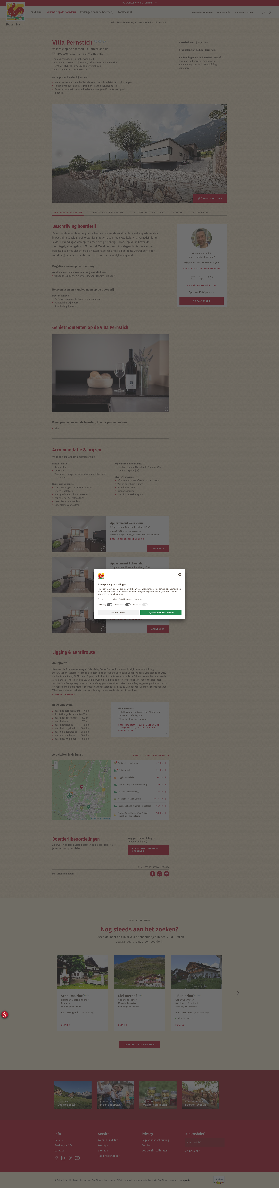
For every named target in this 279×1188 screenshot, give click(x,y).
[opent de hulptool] (4, 1014)
